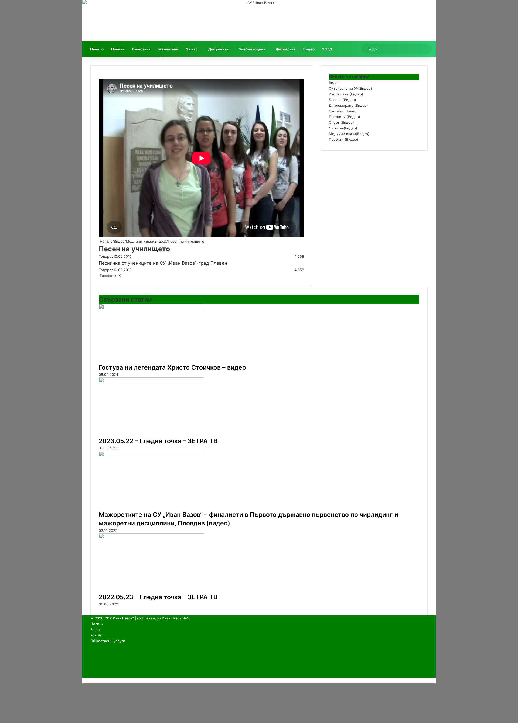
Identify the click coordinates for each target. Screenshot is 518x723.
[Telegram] (131, 275)
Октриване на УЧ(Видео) (350, 88)
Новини (118, 49)
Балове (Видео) (342, 100)
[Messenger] (128, 275)
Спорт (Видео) (341, 122)
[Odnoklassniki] (127, 275)
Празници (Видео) (344, 117)
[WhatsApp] (130, 275)
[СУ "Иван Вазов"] (259, 20)
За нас (192, 49)
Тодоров (106, 256)
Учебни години (252, 49)
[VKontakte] (126, 275)
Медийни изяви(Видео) (146, 241)
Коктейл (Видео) (343, 111)
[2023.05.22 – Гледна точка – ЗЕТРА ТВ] (151, 381)
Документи (218, 49)
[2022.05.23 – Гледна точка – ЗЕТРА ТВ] (151, 537)
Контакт (97, 635)
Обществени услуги (107, 641)
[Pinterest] (124, 275)
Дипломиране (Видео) (348, 105)
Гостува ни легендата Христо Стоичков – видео (172, 367)
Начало (97, 49)
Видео (309, 49)
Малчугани (168, 49)
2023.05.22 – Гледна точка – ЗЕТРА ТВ (158, 441)
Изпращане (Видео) (346, 94)
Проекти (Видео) (343, 139)
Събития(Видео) (343, 128)
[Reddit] (125, 275)
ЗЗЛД (327, 49)
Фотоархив (286, 49)
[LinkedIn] (122, 275)
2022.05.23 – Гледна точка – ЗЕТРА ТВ (158, 597)
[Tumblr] (123, 275)
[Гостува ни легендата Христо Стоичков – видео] (151, 308)
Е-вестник (141, 49)
